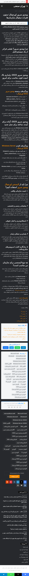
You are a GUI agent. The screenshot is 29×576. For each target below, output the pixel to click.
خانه (26, 10)
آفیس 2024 (22, 316)
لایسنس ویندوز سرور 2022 (19, 433)
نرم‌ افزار (7, 446)
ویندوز (13, 449)
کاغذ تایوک (25, 559)
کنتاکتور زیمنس (25, 562)
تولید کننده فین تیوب (23, 549)
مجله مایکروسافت (21, 321)
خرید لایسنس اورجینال (20, 290)
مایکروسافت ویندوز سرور (19, 446)
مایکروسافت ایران (21, 442)
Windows (23, 416)
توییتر (11, 347)
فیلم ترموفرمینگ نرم (23, 557)
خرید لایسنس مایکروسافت (10, 426)
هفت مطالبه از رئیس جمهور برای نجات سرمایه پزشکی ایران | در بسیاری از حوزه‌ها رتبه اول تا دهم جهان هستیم (14, 330)
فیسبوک (5, 347)
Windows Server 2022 (19, 420)
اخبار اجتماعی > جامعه (19, 10)
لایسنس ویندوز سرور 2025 (19, 436)
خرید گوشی (25, 552)
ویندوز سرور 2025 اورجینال (19, 465)
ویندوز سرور (15, 452)
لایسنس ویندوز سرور (8, 429)
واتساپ (17, 347)
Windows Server (12, 416)
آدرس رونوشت (14, 476)
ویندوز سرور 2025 (21, 462)
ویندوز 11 (23, 314)
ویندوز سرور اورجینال (20, 468)
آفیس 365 (22, 318)
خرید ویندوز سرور (21, 429)
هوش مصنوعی (22, 449)
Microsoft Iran (22, 413)
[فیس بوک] (25, 482)
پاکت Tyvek (25, 547)
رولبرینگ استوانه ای (24, 554)
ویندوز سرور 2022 (21, 455)
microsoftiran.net (9, 413)
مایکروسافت (23, 439)
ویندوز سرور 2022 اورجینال (19, 459)
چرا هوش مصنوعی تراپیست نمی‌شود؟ (16, 334)
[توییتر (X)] (21, 482)
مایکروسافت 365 (11, 439)
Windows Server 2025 (19, 423)
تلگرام (23, 347)
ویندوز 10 (23, 311)
